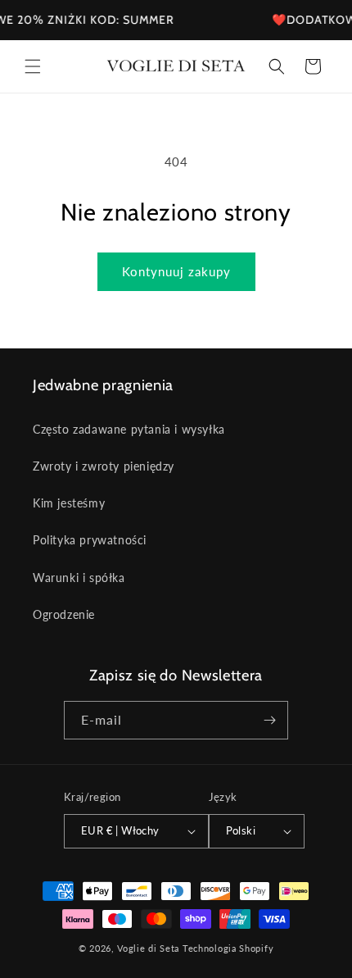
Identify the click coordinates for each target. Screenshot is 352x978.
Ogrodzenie (64, 614)
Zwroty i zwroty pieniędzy (103, 466)
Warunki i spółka (79, 578)
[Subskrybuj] (269, 720)
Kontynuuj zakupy (176, 271)
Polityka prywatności (90, 540)
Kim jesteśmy (69, 503)
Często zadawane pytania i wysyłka (129, 429)
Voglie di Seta (148, 948)
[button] (33, 66)
